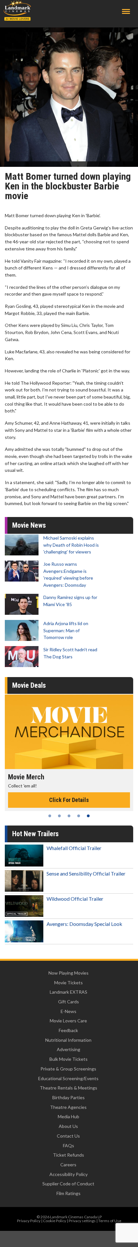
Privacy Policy (28, 1220)
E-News (68, 1011)
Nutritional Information (68, 1040)
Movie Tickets (68, 982)
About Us (68, 1126)
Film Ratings (68, 1193)
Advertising (68, 1049)
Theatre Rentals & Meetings (68, 1087)
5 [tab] (88, 816)
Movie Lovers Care (68, 1020)
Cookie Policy (54, 1220)
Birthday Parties (68, 1097)
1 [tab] (50, 816)
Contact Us (68, 1136)
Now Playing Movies (68, 973)
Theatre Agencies (68, 1107)
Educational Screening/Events (68, 1078)
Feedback (68, 1030)
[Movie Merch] (69, 731)
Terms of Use (109, 1220)
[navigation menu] (126, 11)
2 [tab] (59, 816)
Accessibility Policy (68, 1174)
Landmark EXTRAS (68, 992)
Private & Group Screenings (68, 1068)
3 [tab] (69, 816)
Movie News (29, 525)
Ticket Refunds (68, 1155)
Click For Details (69, 799)
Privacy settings (82, 1220)
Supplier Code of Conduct (68, 1183)
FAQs (68, 1145)
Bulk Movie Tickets (68, 1059)
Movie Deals (29, 685)
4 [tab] (78, 816)
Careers (68, 1164)
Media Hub (68, 1116)
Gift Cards (68, 1001)
